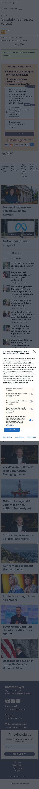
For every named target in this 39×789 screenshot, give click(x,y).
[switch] (31, 394)
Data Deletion (7, 437)
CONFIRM (12, 430)
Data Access (19, 437)
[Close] (35, 352)
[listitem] (19, 389)
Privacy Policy (31, 437)
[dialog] (19, 394)
